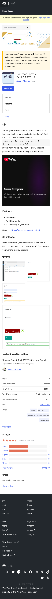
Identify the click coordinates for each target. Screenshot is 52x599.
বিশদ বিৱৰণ (8, 97)
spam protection (43, 415)
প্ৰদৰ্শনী (29, 501)
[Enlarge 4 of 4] (46, 308)
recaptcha (31, 415)
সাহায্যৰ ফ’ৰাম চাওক (8, 486)
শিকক (4, 521)
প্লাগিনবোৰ (30, 509)
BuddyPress (9, 555)
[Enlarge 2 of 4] (46, 264)
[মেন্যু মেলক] (48, 3)
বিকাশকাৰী (5, 530)
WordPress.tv (9, 534)
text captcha (44, 420)
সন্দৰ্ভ (3, 501)
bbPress (7, 551)
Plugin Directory (8, 11)
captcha (33, 410)
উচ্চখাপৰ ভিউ (6, 427)
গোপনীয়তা (5, 513)
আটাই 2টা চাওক (45, 405)
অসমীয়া (10, 566)
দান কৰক (31, 530)
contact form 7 (43, 410)
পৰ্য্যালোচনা (8, 104)
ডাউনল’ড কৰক (8, 88)
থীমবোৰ (29, 505)
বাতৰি (4, 505)
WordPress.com (10, 542)
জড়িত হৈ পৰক (31, 521)
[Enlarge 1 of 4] (22, 264)
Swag (31, 534)
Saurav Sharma (23, 81)
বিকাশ (6, 110)
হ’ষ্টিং (3, 509)
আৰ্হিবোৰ (29, 513)
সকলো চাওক (46, 468)
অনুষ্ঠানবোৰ (30, 526)
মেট (4, 546)
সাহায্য (7, 116)
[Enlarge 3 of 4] (22, 286)
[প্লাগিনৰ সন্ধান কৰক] (28, 27)
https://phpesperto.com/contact (25, 230)
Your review (7, 468)
